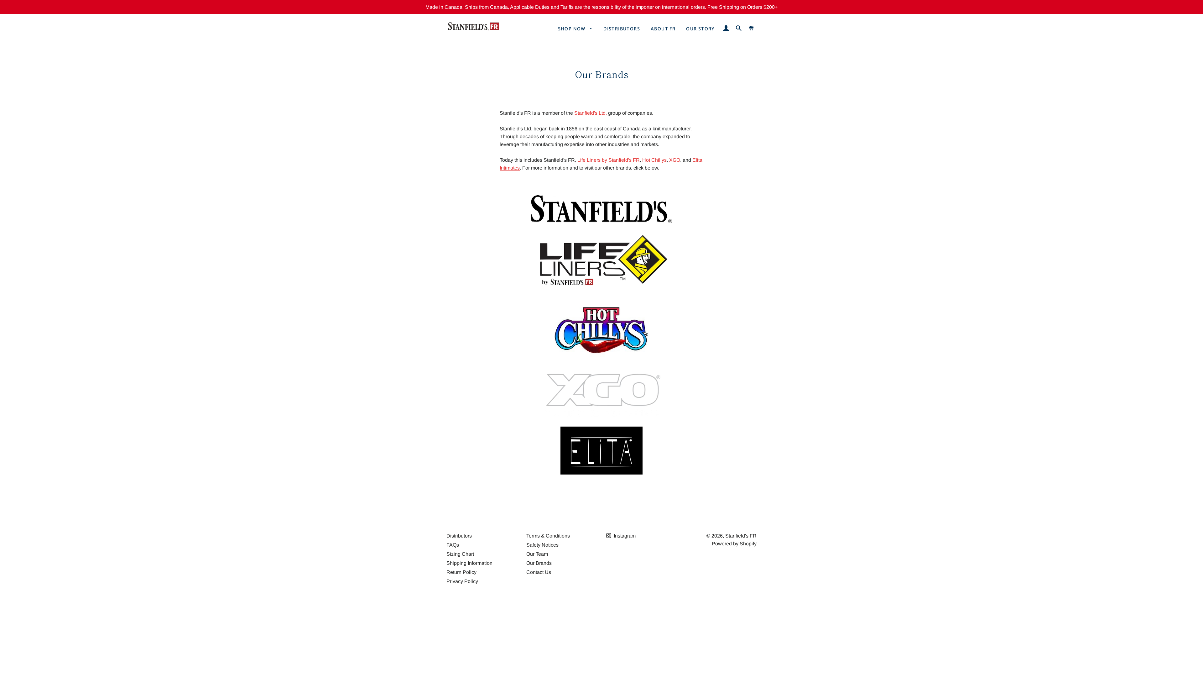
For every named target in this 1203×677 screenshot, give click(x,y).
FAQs (452, 545)
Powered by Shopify (734, 543)
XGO (674, 160)
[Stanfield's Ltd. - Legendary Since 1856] (601, 221)
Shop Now (572, 29)
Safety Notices (542, 545)
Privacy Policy (462, 581)
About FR (663, 29)
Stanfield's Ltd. (590, 113)
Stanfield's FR (741, 535)
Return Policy (461, 572)
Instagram (624, 535)
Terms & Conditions (548, 535)
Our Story (700, 29)
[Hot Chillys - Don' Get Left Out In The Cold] (601, 361)
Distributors (621, 29)
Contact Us (538, 572)
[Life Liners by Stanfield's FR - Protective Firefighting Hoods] (601, 288)
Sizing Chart (460, 554)
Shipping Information (469, 563)
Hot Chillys (654, 160)
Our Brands (539, 563)
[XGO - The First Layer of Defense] (601, 418)
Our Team (537, 554)
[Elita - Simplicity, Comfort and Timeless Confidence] (601, 472)
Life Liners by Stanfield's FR (608, 160)
